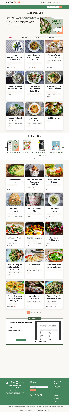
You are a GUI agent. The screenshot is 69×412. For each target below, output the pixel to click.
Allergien (15, 6)
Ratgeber (32, 6)
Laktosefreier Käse (57, 393)
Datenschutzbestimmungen (38, 410)
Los (61, 6)
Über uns (49, 2)
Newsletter (43, 2)
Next (63, 147)
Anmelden (33, 390)
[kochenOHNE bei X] (38, 394)
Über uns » (13, 394)
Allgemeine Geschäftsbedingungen (26, 410)
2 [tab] (34, 158)
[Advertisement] (30, 362)
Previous (6, 147)
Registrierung (55, 2)
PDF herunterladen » (20, 340)
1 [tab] (32, 158)
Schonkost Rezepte (57, 389)
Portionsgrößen (56, 396)
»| (46, 312)
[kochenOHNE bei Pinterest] (41, 395)
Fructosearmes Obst (57, 398)
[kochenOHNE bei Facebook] (35, 395)
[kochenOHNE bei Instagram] (31, 395)
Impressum (47, 410)
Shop (27, 6)
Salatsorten (56, 395)
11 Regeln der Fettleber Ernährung (31, 18)
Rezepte (9, 6)
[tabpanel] (13, 148)
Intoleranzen (21, 6)
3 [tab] (36, 158)
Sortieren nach (23, 37)
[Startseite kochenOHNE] (13, 2)
